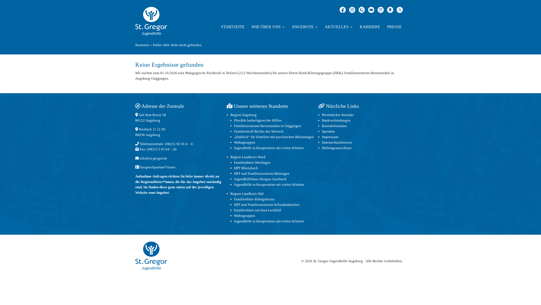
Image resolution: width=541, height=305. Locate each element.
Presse (394, 27)
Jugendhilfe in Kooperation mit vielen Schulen (269, 148)
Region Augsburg (243, 115)
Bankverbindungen (336, 120)
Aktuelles (337, 27)
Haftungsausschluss (337, 148)
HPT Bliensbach (246, 168)
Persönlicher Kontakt (338, 115)
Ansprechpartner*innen (157, 167)
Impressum (330, 137)
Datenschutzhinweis (337, 142)
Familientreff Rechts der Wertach (259, 131)
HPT (237, 174)
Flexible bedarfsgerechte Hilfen (257, 120)
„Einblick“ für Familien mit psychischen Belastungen (274, 137)
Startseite (233, 27)
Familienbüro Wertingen (252, 163)
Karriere (370, 27)
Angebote (303, 27)
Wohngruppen (244, 142)
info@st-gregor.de (153, 158)
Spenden (328, 131)
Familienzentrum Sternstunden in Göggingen (267, 126)
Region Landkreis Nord (247, 157)
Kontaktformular (334, 126)
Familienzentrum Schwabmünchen (273, 205)
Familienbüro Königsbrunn (254, 199)
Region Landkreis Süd (247, 194)
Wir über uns (266, 27)
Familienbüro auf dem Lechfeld (257, 210)
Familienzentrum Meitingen (269, 174)
